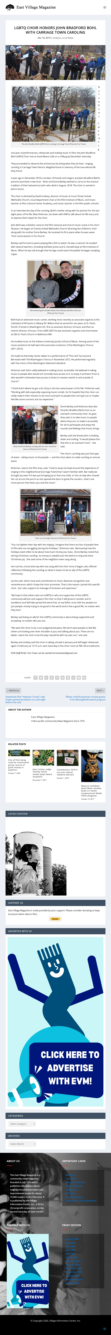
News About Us (74, 1185)
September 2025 (74, 1279)
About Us (71, 1175)
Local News (68, 37)
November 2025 (74, 1272)
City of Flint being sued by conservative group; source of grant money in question (18, 765)
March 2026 (72, 1257)
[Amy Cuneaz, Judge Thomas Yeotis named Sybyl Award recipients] (43, 758)
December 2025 (74, 1268)
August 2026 (72, 1239)
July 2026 (70, 1242)
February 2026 (73, 1261)
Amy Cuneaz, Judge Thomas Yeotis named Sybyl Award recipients (42, 773)
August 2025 (72, 1283)
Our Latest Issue (74, 1197)
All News (70, 1193)
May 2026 (71, 1250)
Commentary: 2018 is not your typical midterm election (67, 772)
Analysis (57, 37)
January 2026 (73, 1264)
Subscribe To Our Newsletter (81, 1200)
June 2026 (71, 1246)
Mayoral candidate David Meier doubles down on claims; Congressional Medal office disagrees (91, 791)
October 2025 (73, 1275)
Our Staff (71, 1178)
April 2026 (71, 1253)
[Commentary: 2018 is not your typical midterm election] (68, 758)
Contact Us (71, 1189)
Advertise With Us (75, 1182)
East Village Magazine (43, 717)
